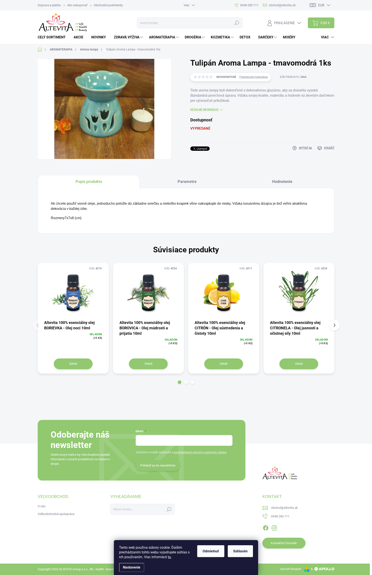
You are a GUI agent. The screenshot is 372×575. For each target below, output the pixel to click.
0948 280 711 (280, 516)
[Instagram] (274, 527)
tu (169, 557)
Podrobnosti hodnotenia (253, 77)
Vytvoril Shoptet (290, 569)
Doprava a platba (49, 5)
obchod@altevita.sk (284, 507)
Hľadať (237, 23)
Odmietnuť (211, 551)
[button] (179, 382)
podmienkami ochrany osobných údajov (200, 452)
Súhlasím (240, 551)
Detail (73, 363)
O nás (41, 506)
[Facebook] (265, 527)
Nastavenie (131, 567)
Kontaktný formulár (284, 543)
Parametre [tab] (187, 181)
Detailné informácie (204, 109)
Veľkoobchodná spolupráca (56, 514)
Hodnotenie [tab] (282, 181)
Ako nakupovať (77, 5)
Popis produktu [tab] (89, 181)
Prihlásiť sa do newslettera (157, 465)
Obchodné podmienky (108, 5)
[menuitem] (53, 37)
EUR (321, 5)
